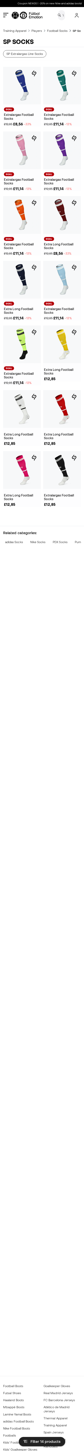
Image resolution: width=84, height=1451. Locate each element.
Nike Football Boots (16, 1428)
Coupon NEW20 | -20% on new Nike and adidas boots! (46, 3)
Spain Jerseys (54, 1432)
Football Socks (57, 30)
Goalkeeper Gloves (57, 1386)
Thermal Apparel (55, 1418)
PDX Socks (60, 542)
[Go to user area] (76, 15)
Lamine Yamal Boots (17, 1414)
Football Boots (13, 1386)
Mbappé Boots (13, 1407)
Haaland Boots (13, 1400)
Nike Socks (38, 542)
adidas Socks (14, 542)
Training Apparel (14, 30)
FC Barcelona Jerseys (59, 1400)
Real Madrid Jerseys (58, 1393)
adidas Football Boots (18, 1421)
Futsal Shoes (12, 1393)
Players (36, 30)
